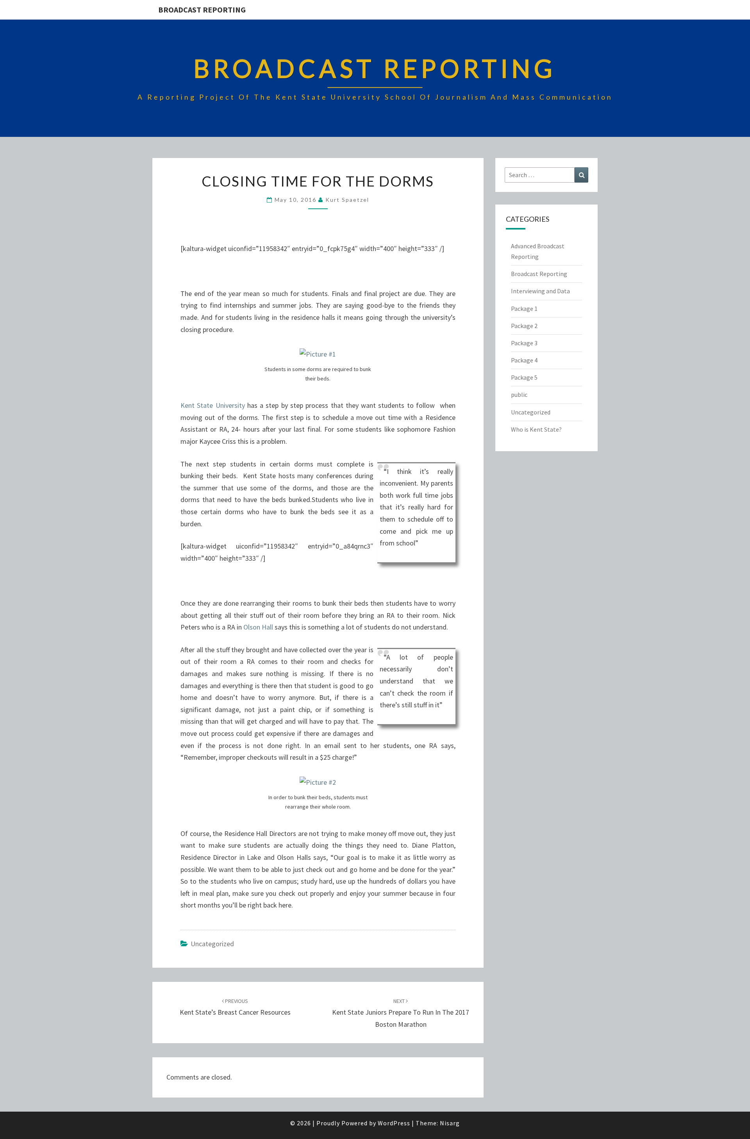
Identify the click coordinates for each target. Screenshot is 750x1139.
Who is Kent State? (536, 429)
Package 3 (524, 343)
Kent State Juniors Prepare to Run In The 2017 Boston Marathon (400, 1013)
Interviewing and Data (540, 291)
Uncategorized (212, 943)
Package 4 (524, 360)
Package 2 (524, 326)
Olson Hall (258, 626)
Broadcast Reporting (202, 9)
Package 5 (524, 377)
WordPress (394, 1123)
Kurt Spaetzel (347, 199)
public (519, 394)
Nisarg (450, 1123)
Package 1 (524, 308)
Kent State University (212, 405)
